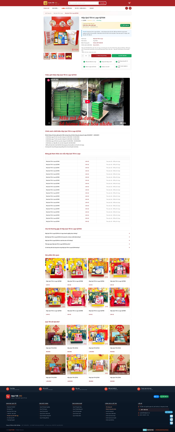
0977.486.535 (126, 25)
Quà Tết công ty (43, 409)
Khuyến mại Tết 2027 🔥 (12, 415)
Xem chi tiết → (96, 45)
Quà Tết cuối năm (44, 411)
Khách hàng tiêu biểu (111, 409)
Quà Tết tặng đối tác (44, 417)
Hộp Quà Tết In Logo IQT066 (52, 177)
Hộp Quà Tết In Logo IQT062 (52, 212)
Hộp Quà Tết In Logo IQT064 (52, 221)
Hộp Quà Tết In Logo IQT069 (52, 183)
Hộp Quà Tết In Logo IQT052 (52, 215)
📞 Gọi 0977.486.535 (121, 55)
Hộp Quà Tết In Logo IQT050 (52, 208)
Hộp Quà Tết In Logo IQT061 (52, 167)
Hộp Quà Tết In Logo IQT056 (52, 170)
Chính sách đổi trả (110, 419)
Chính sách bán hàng (110, 415)
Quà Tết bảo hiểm (77, 415)
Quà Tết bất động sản (78, 409)
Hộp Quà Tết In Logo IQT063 (52, 202)
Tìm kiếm (102, 3)
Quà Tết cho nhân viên (45, 413)
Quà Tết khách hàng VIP (45, 415)
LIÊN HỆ (91, 8)
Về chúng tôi (109, 407)
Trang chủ (46, 8)
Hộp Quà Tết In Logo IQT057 (52, 193)
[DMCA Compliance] (148, 430)
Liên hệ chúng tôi (109, 411)
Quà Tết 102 (11, 429)
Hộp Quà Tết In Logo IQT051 (52, 186)
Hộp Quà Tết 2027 (11, 407)
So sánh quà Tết (10, 417)
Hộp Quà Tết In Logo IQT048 (52, 205)
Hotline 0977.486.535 (98, 42)
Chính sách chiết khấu (111, 413)
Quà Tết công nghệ (77, 411)
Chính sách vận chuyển (111, 417)
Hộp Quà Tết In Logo (98, 38)
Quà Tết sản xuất (77, 413)
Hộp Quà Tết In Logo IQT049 (52, 180)
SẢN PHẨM (54, 8)
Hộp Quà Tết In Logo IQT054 (52, 196)
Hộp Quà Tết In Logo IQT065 (52, 199)
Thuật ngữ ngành (11, 419)
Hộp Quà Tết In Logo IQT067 (52, 218)
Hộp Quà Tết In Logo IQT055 (52, 189)
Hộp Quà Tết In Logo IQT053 (52, 174)
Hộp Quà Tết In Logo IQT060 (52, 161)
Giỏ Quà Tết (9, 409)
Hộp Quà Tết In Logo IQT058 (52, 164)
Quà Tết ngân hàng (77, 407)
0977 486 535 (165, 396)
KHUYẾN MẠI (68, 8)
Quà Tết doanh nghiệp (45, 407)
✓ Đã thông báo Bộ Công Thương (162, 429)
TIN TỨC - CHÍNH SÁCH (80, 8)
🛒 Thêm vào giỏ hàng (101, 55)
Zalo (156, 396)
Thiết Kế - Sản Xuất (11, 413)
